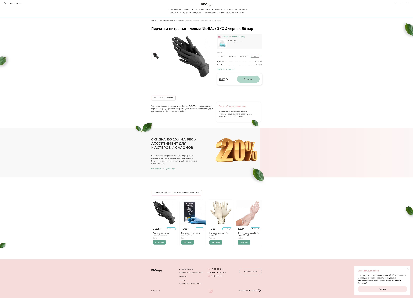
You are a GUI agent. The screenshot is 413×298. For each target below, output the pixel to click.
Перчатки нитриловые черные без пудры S (161, 234)
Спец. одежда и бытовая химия (232, 13)
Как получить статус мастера (163, 168)
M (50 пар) (244, 56)
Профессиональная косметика (179, 9)
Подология (175, 13)
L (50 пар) (221, 56)
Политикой (362, 283)
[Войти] (395, 3)
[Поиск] (408, 3)
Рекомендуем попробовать (187, 193)
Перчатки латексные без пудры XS (218, 234)
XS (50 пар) (233, 56)
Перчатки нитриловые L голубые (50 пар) (190, 234)
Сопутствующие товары (238, 9)
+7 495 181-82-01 (14, 3)
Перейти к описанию (225, 69)
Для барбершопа (211, 13)
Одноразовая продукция (192, 13)
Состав (170, 98)
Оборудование (219, 9)
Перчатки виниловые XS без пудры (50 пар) (248, 234)
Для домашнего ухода (202, 9)
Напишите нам (250, 271)
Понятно (382, 289)
